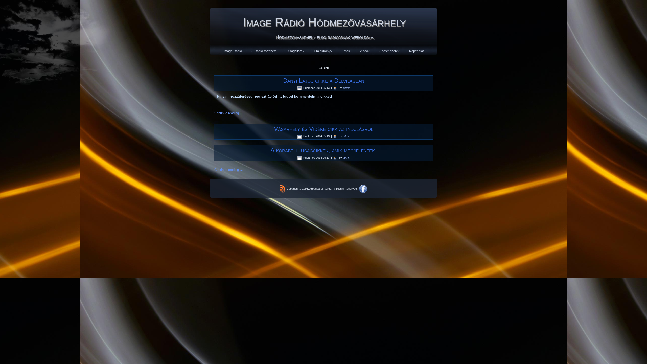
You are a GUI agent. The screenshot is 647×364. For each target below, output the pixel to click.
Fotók (346, 51)
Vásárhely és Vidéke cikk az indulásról (323, 128)
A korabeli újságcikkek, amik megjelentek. (323, 150)
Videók (365, 51)
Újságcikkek (295, 51)
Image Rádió (232, 51)
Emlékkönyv (323, 51)
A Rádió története (264, 51)
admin (346, 87)
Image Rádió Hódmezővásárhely (324, 22)
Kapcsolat (416, 51)
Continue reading (228, 113)
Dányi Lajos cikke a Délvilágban (323, 80)
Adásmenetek (389, 51)
